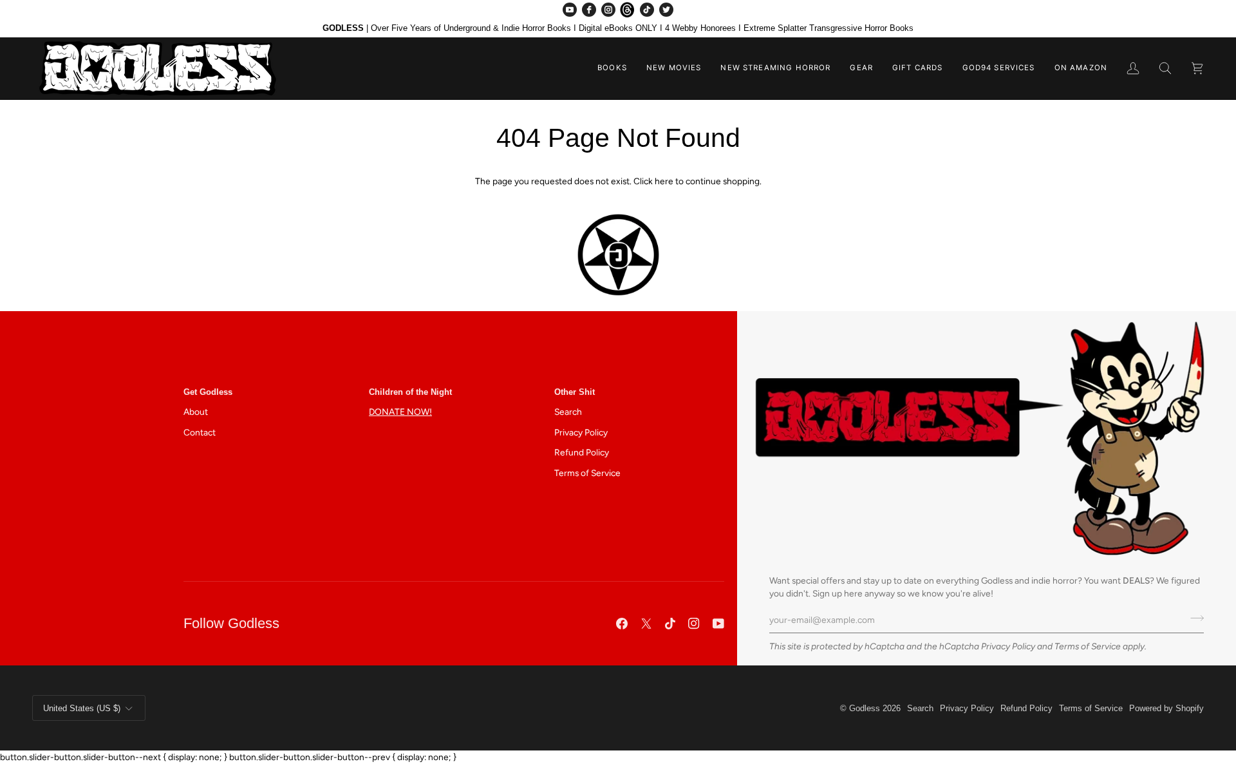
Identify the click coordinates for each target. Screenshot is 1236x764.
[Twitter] (666, 9)
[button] (612, 68)
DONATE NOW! (400, 411)
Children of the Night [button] (410, 392)
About (195, 411)
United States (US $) (81, 708)
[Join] (1193, 618)
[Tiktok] (670, 623)
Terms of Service (1087, 646)
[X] (646, 623)
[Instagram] (608, 9)
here (664, 181)
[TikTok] (647, 9)
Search (568, 411)
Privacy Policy (1008, 646)
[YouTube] (569, 9)
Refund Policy (581, 452)
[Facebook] (589, 9)
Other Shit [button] (574, 392)
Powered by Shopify (1166, 708)
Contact (199, 432)
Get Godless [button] (207, 392)
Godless (864, 708)
